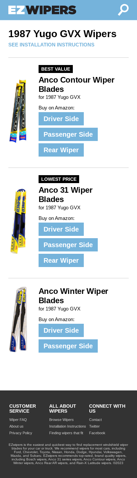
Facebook (97, 433)
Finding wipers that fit (66, 433)
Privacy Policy (20, 433)
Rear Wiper (61, 150)
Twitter (94, 426)
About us (16, 426)
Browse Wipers (61, 420)
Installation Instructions (67, 426)
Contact (95, 420)
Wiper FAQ (18, 420)
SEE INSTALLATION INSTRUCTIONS (51, 44)
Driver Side (61, 118)
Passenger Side (68, 134)
